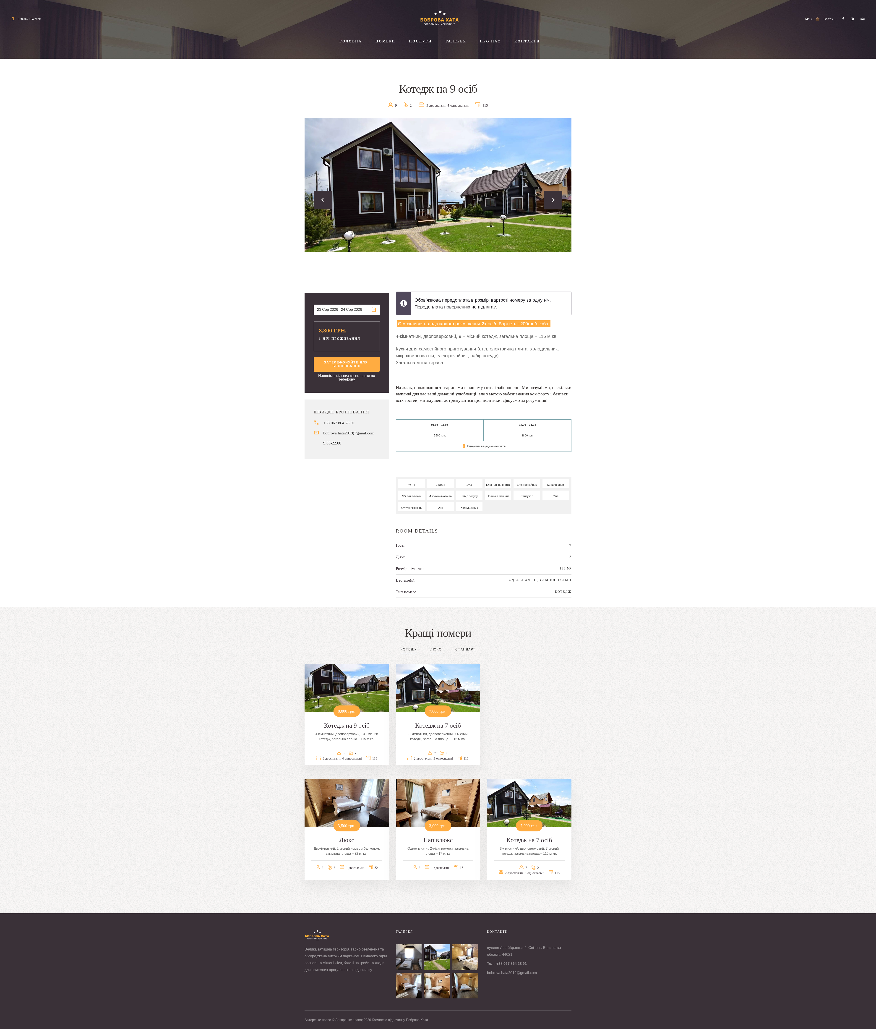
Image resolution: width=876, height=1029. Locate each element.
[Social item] (843, 19)
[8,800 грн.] (347, 688)
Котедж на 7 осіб (438, 725)
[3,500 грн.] (347, 802)
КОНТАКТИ (527, 41)
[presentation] (323, 200)
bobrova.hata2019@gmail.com (348, 433)
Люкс (436, 649)
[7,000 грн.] (438, 688)
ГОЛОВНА (350, 41)
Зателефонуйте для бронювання (346, 364)
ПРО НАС (490, 41)
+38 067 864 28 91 (30, 19)
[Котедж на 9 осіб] (437, 957)
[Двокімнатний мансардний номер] (409, 957)
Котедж (563, 591)
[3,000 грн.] (438, 802)
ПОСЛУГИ (420, 41)
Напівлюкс (438, 840)
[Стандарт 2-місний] (465, 985)
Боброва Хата (417, 1020)
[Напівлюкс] (437, 985)
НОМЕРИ (385, 41)
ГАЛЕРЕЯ (456, 41)
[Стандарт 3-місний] (465, 957)
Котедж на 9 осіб (347, 725)
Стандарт (465, 649)
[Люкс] (409, 985)
